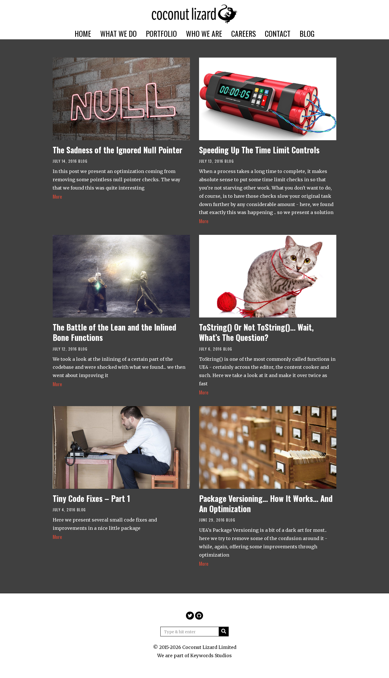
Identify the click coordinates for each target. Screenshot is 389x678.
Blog (307, 33)
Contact (277, 33)
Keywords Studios (211, 655)
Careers (243, 33)
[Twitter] (190, 616)
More (57, 196)
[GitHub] (199, 616)
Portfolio (161, 33)
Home (83, 33)
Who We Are (204, 33)
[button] (224, 631)
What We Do (118, 33)
